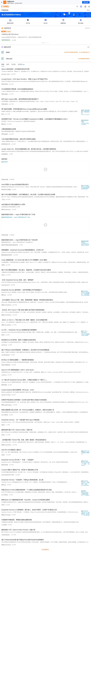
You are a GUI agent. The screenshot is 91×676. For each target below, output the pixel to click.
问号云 (3, 275)
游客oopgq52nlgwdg (6, 405)
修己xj (2, 114)
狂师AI (3, 335)
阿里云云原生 (4, 84)
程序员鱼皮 (4, 385)
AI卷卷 (3, 265)
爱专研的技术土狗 (5, 144)
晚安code (3, 295)
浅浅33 (3, 425)
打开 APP (86, 2)
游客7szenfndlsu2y (6, 209)
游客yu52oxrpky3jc (6, 514)
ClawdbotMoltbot (5, 355)
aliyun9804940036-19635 (7, 475)
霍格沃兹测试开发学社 (6, 255)
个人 (88, 10)
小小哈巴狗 (4, 524)
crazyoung (3, 375)
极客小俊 (3, 124)
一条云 (3, 199)
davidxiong (4, 345)
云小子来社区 (4, 415)
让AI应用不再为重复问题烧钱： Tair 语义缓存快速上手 (77, 52)
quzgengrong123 (5, 285)
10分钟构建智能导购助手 (84, 58)
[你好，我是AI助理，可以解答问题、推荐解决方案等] (81, 6)
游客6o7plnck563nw (6, 305)
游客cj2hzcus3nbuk (6, 544)
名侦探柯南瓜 (4, 154)
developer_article (5, 74)
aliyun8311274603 (6, 395)
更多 (88, 47)
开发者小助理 (4, 179)
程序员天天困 (4, 465)
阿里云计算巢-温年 (5, 365)
